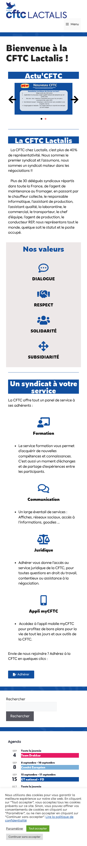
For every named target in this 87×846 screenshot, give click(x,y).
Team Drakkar (31, 755)
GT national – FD (32, 779)
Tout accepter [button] (38, 828)
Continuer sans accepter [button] (24, 837)
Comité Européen (33, 767)
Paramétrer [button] (14, 828)
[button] (12, 99)
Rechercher (15, 699)
